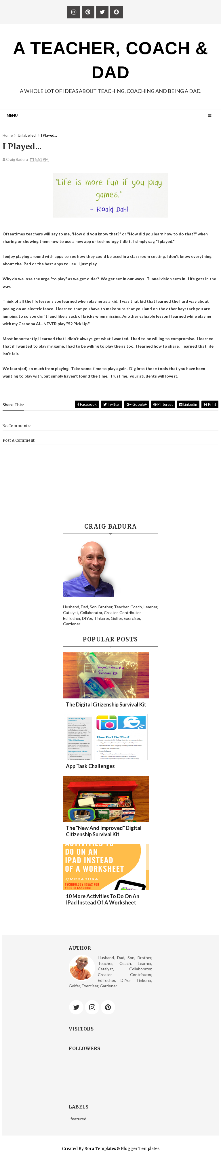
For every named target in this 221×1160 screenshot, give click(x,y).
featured (78, 1118)
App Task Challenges (90, 766)
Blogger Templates (140, 1148)
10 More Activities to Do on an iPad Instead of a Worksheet (102, 899)
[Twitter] (76, 1007)
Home (8, 135)
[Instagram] (92, 1007)
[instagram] (73, 12)
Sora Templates (100, 1148)
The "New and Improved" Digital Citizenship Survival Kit (104, 831)
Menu (12, 115)
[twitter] (102, 12)
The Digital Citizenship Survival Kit (106, 704)
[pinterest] (88, 12)
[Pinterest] (108, 1007)
